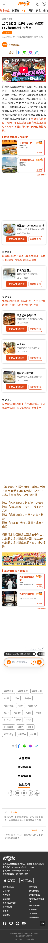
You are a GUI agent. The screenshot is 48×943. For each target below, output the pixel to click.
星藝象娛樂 (34, 917)
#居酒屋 (17, 712)
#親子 (6, 712)
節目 (24, 10)
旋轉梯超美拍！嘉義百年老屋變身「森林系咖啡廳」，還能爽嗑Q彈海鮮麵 (23, 258)
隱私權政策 (34, 890)
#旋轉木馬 (32, 705)
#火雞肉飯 (8, 727)
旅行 (45, 10)
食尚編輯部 (15, 44)
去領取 (39, 152)
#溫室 (16, 698)
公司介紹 (6, 890)
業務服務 (33, 886)
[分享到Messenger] (30, 52)
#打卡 (30, 727)
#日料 (28, 712)
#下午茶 (7, 719)
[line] (17, 923)
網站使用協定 (35, 894)
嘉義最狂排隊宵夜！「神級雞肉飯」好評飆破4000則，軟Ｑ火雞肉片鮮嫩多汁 (23, 405)
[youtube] (11, 923)
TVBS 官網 (18, 939)
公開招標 (33, 909)
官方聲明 (33, 913)
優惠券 (15, 10)
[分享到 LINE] (24, 52)
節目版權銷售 (35, 905)
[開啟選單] (4, 4)
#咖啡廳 (27, 698)
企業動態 (6, 898)
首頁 (4, 19)
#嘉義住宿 (37, 691)
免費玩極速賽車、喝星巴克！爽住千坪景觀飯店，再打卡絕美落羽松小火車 (23, 302)
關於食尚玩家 (8, 886)
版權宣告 (6, 914)
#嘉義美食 (8, 691)
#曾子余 (22, 734)
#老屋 (6, 698)
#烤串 (38, 712)
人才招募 (6, 894)
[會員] (44, 4)
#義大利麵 (8, 705)
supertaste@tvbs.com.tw (23, 867)
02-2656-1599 (22, 874)
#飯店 (20, 705)
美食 (38, 10)
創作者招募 (7, 906)
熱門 (31, 10)
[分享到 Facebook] (18, 52)
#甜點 (18, 719)
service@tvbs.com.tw (21, 870)
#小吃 (28, 719)
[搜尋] (38, 4)
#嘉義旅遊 (23, 691)
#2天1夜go (9, 734)
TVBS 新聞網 (29, 939)
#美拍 (20, 727)
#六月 (33, 734)
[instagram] (24, 923)
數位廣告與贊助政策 (36, 900)
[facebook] (5, 923)
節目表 (5, 910)
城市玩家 (5, 10)
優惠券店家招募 (9, 902)
